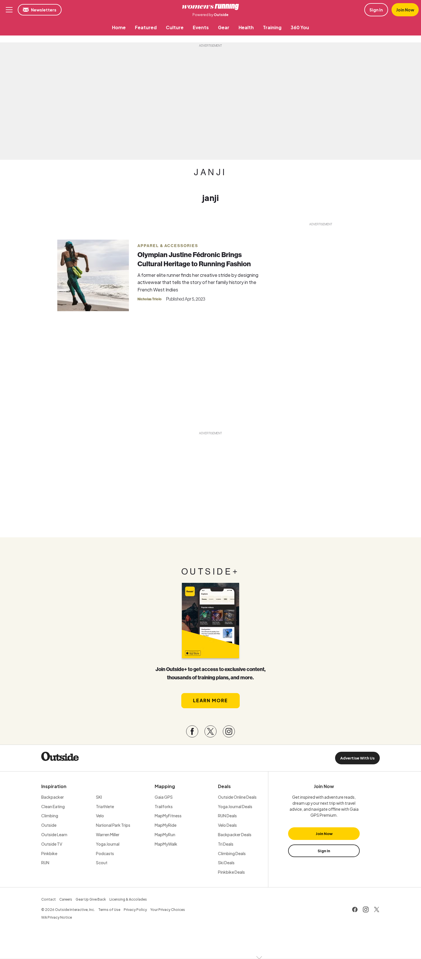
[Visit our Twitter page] (210, 731)
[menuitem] (118, 27)
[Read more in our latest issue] (210, 620)
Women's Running (210, 7)
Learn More (210, 700)
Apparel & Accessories (167, 245)
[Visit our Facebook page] (192, 731)
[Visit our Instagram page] (229, 731)
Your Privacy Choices (167, 909)
